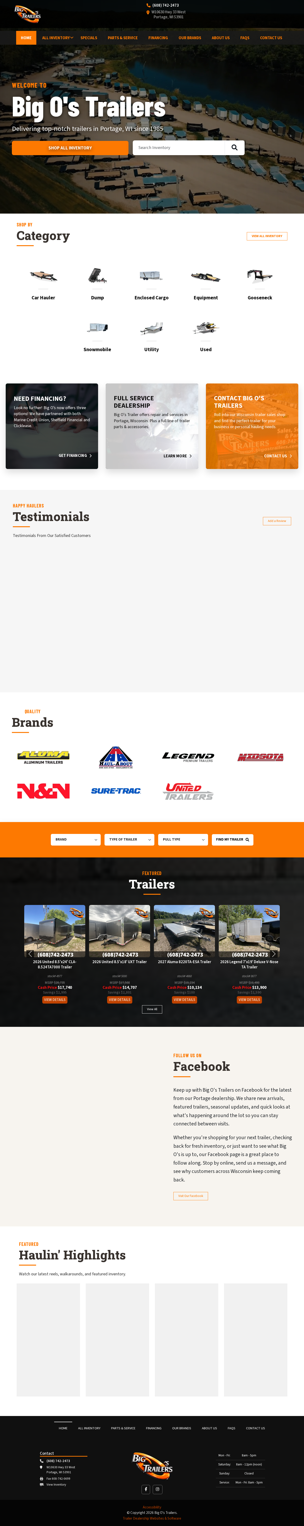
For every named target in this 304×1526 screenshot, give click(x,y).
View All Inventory (267, 236)
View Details (55, 999)
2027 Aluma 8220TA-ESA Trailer (55, 962)
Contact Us (271, 38)
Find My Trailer (229, 839)
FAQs (244, 38)
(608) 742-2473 (165, 5)
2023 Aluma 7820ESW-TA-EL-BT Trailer (250, 965)
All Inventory (56, 38)
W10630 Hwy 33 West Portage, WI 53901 (169, 15)
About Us (221, 38)
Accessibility (152, 1507)
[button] (30, 954)
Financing (158, 38)
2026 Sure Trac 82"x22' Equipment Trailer (185, 965)
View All (152, 1009)
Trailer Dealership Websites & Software (152, 1518)
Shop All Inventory (70, 148)
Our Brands (190, 38)
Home (26, 38)
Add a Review (277, 521)
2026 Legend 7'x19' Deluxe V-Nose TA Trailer (120, 965)
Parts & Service (123, 38)
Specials (89, 38)
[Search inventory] (234, 148)
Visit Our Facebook (190, 1196)
